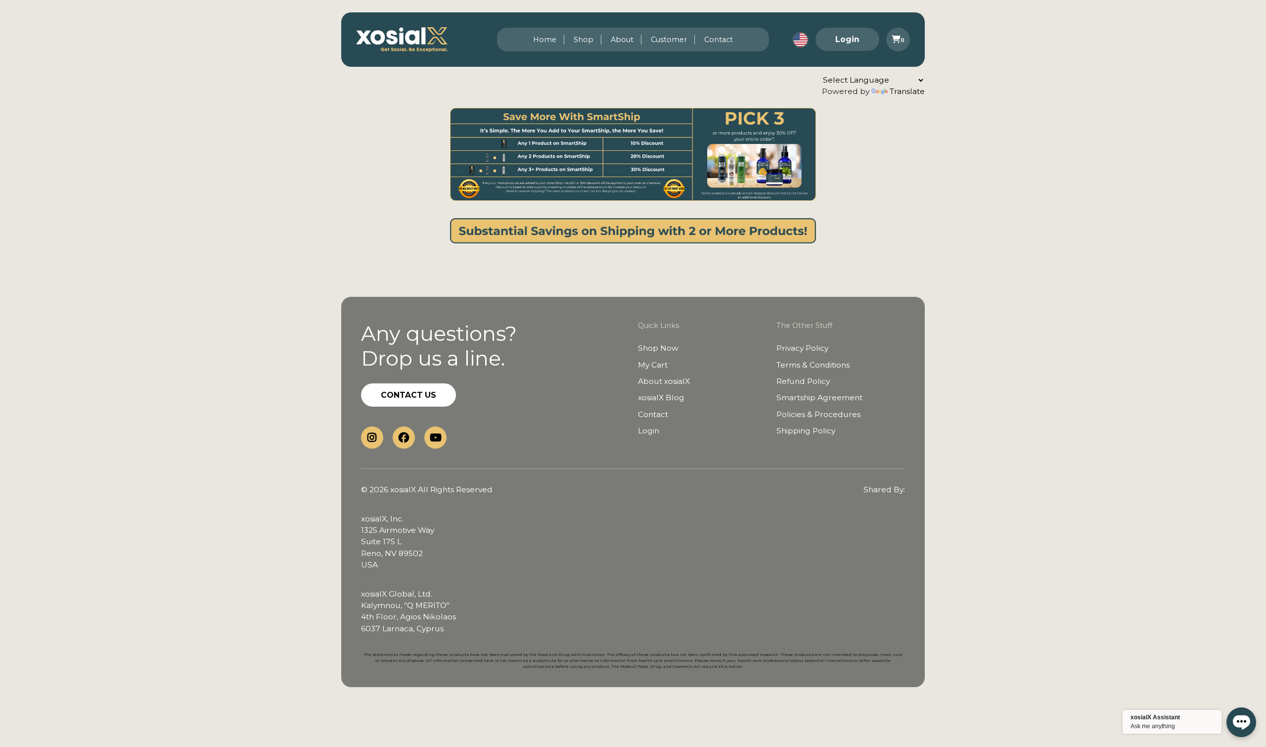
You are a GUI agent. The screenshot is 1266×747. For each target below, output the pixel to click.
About (622, 39)
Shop (583, 39)
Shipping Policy (805, 430)
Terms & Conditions (813, 365)
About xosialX (664, 381)
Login (847, 39)
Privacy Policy (802, 348)
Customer (669, 39)
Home (544, 39)
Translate (907, 91)
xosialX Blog (661, 397)
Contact (718, 39)
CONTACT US (408, 395)
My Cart (653, 365)
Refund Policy (803, 381)
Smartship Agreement (819, 397)
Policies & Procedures (818, 414)
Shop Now (658, 348)
